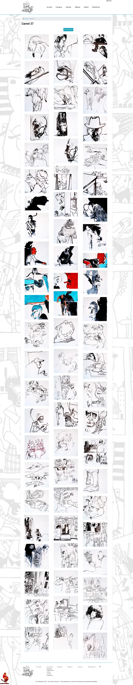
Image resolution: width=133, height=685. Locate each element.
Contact (49, 672)
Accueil (49, 7)
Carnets (68, 7)
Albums (77, 7)
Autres (86, 7)
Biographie (49, 668)
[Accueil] (27, 7)
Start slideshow (68, 29)
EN (110, 1)
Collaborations (50, 670)
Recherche (96, 7)
